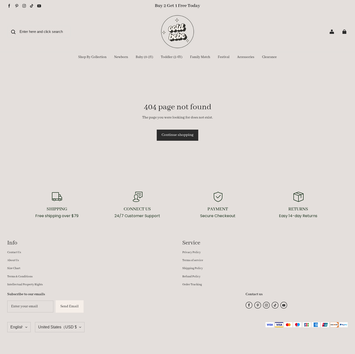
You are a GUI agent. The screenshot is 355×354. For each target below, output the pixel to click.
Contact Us (14, 252)
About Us (13, 260)
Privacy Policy (191, 252)
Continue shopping (177, 135)
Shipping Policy (192, 268)
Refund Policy (191, 276)
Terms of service (192, 260)
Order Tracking (192, 284)
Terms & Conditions (20, 276)
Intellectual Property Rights (25, 284)
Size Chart (13, 268)
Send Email (69, 306)
